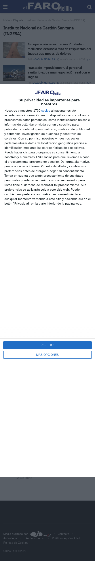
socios (45, 110)
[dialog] (47, 280)
